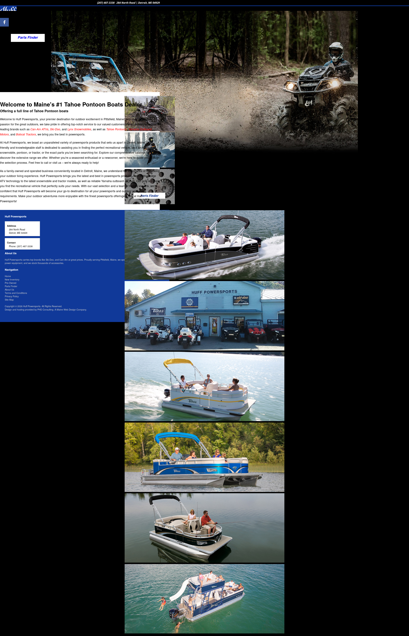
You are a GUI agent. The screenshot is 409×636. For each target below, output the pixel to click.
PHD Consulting (45, 309)
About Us (9, 289)
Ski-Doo (55, 129)
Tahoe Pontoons (116, 129)
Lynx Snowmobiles (79, 129)
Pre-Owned (10, 282)
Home (8, 276)
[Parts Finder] (150, 203)
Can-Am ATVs (39, 129)
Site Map (9, 299)
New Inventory (12, 279)
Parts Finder (11, 286)
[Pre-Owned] (150, 166)
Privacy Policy (12, 296)
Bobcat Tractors (26, 134)
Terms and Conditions (16, 292)
